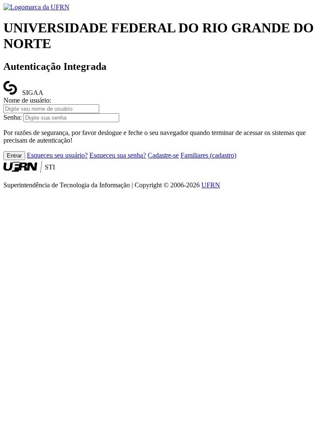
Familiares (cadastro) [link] (208, 155)
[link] (36, 7)
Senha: (12, 117)
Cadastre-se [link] (163, 155)
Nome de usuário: (27, 100)
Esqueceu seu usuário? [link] (57, 155)
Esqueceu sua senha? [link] (117, 155)
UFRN (210, 185)
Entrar (14, 155)
